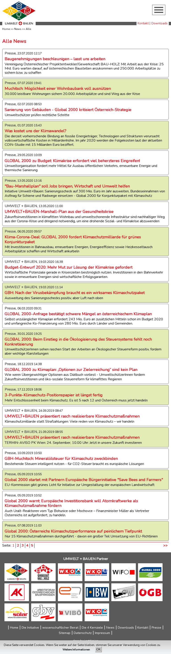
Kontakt (143, 23)
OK (98, 649)
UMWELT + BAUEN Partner (85, 558)
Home (6, 29)
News (17, 29)
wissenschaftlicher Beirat (60, 627)
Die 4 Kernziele (92, 627)
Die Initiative (30, 627)
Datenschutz (83, 633)
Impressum (102, 633)
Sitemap (64, 633)
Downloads (159, 23)
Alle (28, 29)
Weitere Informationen (77, 649)
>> (165, 545)
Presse (156, 627)
